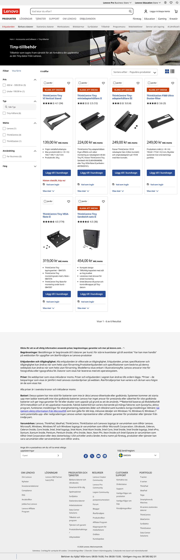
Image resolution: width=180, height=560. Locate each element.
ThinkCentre (145, 514)
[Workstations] (70, 27)
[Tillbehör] (111, 27)
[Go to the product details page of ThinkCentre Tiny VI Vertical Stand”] (57, 121)
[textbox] (138, 455)
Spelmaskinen (75, 491)
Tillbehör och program (74, 519)
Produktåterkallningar (78, 531)
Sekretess (36, 550)
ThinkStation (145, 528)
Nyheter (25, 481)
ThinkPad (144, 486)
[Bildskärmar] (85, 27)
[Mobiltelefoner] (144, 27)
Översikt (88, 550)
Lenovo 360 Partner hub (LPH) (53, 478)
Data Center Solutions (74, 511)
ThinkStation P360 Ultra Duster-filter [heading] (160, 97)
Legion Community (101, 492)
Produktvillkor (99, 517)
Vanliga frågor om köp (123, 502)
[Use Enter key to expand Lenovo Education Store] (160, 2)
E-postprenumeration (101, 498)
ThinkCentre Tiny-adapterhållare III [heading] (122, 97)
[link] (177, 3)
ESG (23, 495)
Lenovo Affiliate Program (28, 510)
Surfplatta (73, 496)
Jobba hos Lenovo (29, 504)
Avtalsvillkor (27, 499)
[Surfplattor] (99, 27)
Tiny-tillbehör (44, 39)
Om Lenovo (27, 477)
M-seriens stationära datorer (148, 508)
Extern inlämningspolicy (103, 550)
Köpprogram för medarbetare (99, 528)
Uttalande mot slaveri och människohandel (131, 550)
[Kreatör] (179, 18)
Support (119, 488)
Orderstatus (121, 484)
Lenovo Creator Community (99, 478)
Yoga (142, 495)
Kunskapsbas (98, 539)
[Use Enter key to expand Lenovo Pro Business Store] (130, 2)
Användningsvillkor (76, 550)
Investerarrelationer (30, 486)
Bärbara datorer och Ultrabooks (77, 481)
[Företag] (142, 18)
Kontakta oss (121, 479)
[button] (165, 2)
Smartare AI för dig (77, 487)
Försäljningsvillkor (124, 508)
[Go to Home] (11, 11)
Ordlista (96, 534)
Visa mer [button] (47, 191)
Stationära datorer (77, 500)
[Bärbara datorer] (34, 27)
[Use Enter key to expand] (171, 11)
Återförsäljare (98, 513)
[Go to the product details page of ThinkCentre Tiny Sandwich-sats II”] (91, 240)
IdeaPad (143, 490)
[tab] (167, 71)
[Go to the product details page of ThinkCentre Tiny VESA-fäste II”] (57, 240)
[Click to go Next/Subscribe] (58, 455)
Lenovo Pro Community (98, 486)
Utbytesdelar (74, 537)
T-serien (143, 477)
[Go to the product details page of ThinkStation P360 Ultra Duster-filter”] (161, 121)
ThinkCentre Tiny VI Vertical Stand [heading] (52, 97)
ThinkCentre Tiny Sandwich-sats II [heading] (87, 215)
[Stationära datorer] (55, 27)
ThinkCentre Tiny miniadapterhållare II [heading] (89, 97)
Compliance (27, 490)
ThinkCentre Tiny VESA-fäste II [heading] (56, 215)
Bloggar (96, 508)
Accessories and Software (26, 39)
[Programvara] (126, 27)
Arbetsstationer (75, 505)
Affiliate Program (100, 522)
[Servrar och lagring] (165, 27)
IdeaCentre (144, 519)
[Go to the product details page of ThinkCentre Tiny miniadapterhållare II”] (91, 121)
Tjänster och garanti (77, 525)
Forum (95, 504)
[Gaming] (167, 18)
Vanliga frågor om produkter (123, 494)
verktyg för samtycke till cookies (54, 550)
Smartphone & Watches (146, 501)
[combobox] (79, 11)
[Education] (156, 18)
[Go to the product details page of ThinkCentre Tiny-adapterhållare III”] (126, 121)
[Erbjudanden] (16, 27)
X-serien (143, 481)
